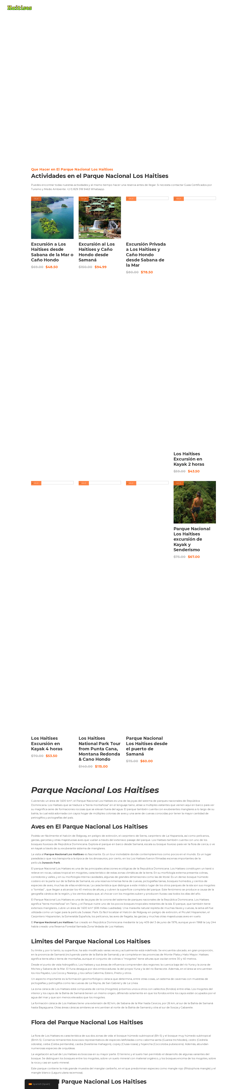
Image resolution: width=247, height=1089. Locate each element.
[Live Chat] (237, 1059)
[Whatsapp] (237, 1049)
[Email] (237, 1069)
